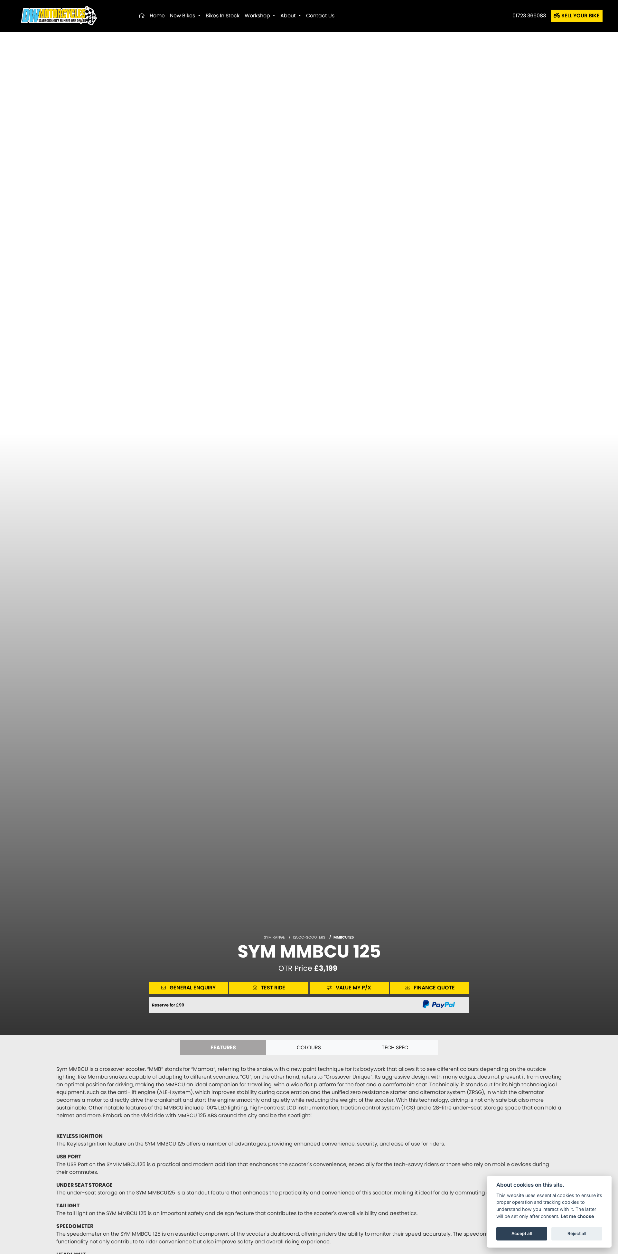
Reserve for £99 (168, 1005)
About (288, 15)
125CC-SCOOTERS (309, 937)
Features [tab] (223, 1047)
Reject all (576, 1233)
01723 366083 (529, 15)
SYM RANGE (274, 937)
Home (157, 15)
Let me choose (577, 1216)
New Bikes (183, 15)
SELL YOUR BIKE (580, 15)
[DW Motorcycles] (57, 15)
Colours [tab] (309, 1047)
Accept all (521, 1233)
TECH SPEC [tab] (395, 1047)
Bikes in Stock (222, 15)
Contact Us (320, 15)
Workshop (258, 15)
